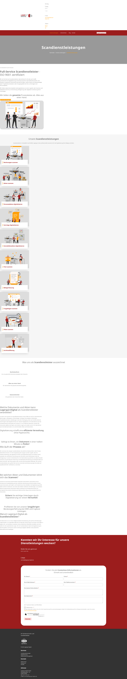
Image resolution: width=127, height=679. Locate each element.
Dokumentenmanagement (26, 656)
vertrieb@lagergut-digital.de (27, 560)
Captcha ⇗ (41, 616)
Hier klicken (36, 614)
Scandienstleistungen (25, 653)
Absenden (27, 619)
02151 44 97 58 (46, 27)
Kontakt (73, 32)
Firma (66, 576)
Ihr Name (27, 576)
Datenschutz (30, 607)
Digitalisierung (24, 654)
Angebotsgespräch (101, 33)
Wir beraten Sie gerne (5, 100)
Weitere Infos (10, 162)
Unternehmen (63, 32)
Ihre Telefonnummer (70, 582)
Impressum (23, 663)
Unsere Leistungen (54, 32)
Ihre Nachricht (28, 596)
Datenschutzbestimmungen (30, 610)
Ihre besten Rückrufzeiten (31, 588)
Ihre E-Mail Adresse (29, 582)
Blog (70, 32)
